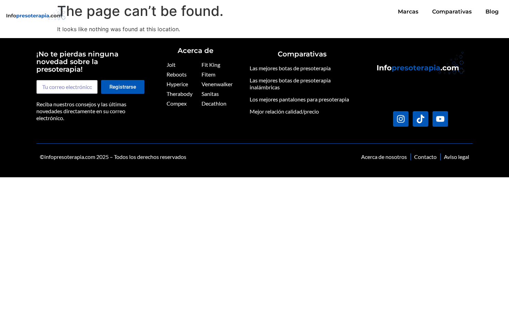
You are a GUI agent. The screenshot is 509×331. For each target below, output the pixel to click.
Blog (492, 11)
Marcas (408, 11)
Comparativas (452, 11)
